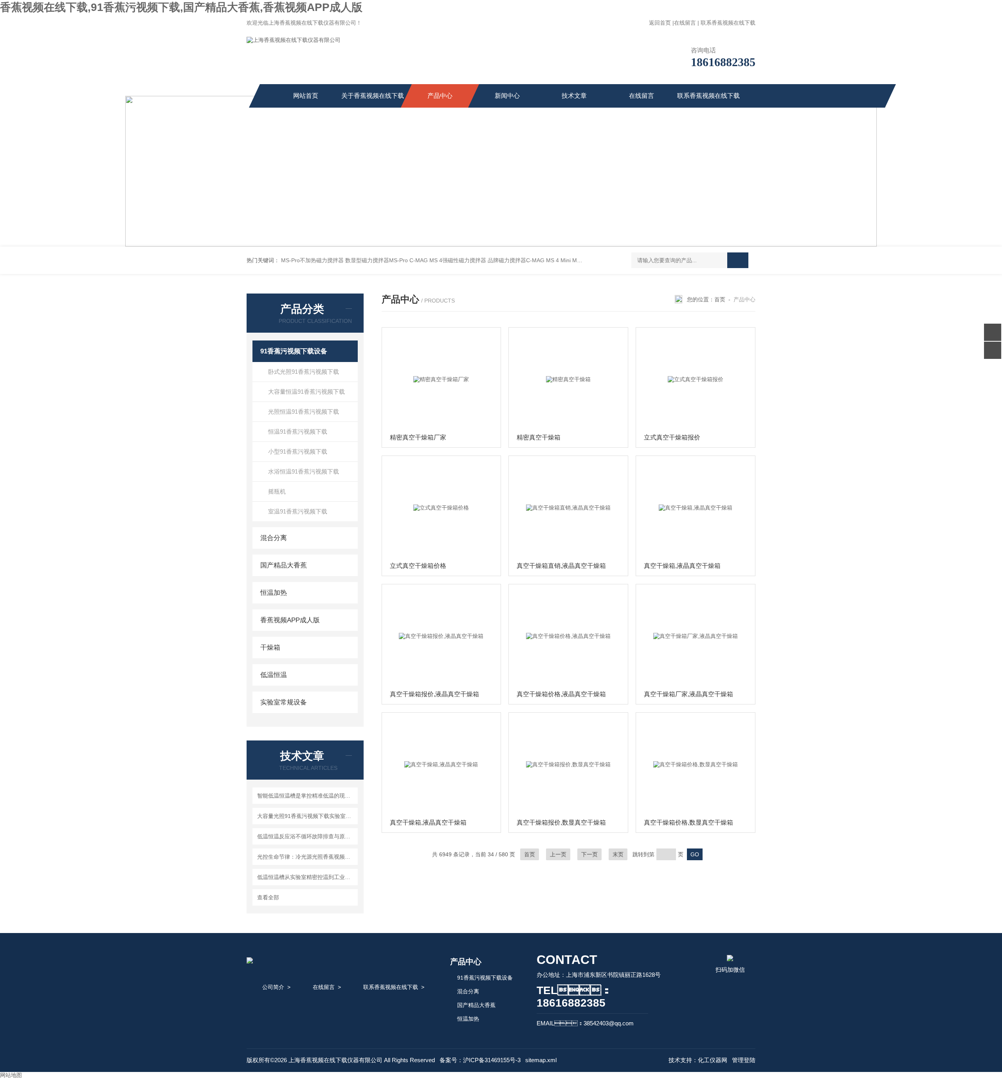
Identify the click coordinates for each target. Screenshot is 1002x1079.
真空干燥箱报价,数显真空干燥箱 (561, 822)
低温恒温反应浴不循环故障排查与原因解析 (306, 836)
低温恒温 (273, 675)
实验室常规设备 (283, 702)
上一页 (558, 854)
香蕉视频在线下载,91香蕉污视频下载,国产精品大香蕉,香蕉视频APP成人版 (181, 7)
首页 (719, 299)
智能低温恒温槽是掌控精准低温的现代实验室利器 (306, 796)
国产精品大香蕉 (283, 565)
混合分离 (273, 538)
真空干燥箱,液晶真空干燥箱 (682, 565)
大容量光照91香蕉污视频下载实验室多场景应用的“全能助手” (306, 816)
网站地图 (11, 1075)
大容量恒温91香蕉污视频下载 (306, 391)
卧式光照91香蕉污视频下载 (303, 371)
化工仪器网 (712, 1060)
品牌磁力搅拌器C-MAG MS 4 (523, 260)
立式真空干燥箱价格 (418, 565)
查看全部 (268, 897)
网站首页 (305, 95)
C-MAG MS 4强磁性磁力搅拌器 (447, 260)
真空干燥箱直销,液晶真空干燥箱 (561, 565)
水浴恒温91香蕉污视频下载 (303, 471)
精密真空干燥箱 (538, 437)
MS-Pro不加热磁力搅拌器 (312, 260)
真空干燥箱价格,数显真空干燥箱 (688, 822)
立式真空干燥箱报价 (672, 437)
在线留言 (685, 23)
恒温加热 (273, 592)
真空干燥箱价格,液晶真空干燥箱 (561, 694)
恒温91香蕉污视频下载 (297, 431)
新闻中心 (507, 95)
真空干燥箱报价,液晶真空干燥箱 (434, 694)
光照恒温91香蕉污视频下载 (303, 411)
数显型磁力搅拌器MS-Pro (376, 260)
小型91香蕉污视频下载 (297, 451)
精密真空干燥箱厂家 (418, 437)
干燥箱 (270, 647)
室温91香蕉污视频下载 (297, 511)
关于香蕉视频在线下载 (372, 95)
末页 (618, 854)
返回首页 (660, 23)
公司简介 (273, 987)
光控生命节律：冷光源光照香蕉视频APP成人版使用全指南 (306, 857)
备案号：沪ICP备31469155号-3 (480, 1060)
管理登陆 (743, 1060)
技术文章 (574, 95)
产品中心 (439, 95)
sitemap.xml (541, 1060)
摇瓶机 (277, 491)
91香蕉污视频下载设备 (293, 351)
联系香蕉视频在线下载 (728, 23)
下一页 (589, 854)
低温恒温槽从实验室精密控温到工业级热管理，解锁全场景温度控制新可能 (306, 877)
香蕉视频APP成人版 (290, 620)
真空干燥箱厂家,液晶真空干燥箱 (688, 694)
